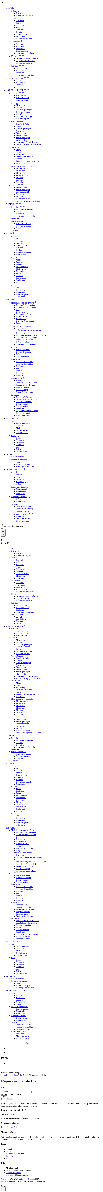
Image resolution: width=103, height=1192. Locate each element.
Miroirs (19, 243)
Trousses (14, 504)
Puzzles (19, 371)
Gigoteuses (20, 328)
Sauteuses (20, 25)
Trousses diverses (23, 511)
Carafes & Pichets (23, 124)
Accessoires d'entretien (25, 75)
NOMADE (11, 204)
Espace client (11, 1156)
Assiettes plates (22, 95)
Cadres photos (21, 245)
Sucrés (14, 421)
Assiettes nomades (23, 224)
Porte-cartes (20, 494)
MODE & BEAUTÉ (14, 469)
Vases (18, 260)
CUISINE (10, 8)
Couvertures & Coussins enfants (29, 331)
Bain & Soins (16, 378)
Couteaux (20, 44)
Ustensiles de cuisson (24, 13)
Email (16, 1127)
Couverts (15, 103)
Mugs (18, 150)
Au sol (14, 285)
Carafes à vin (21, 126)
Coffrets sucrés (22, 430)
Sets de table (21, 82)
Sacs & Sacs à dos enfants (26, 399)
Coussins (19, 276)
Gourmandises (22, 432)
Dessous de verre (23, 199)
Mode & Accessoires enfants (22, 303)
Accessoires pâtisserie (24, 63)
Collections (13, 1075)
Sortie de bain (21, 380)
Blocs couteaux (22, 51)
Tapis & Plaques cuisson (25, 61)
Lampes (19, 264)
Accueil (4, 1075)
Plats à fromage (22, 175)
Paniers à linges (22, 389)
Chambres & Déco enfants (22, 326)
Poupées (19, 375)
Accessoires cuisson (24, 39)
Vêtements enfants (23, 314)
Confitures (20, 426)
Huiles (18, 438)
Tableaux (19, 241)
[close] (3, 1189)
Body (18, 310)
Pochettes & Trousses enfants (27, 397)
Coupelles (20, 182)
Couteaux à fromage (24, 116)
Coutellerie (15, 42)
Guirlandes (20, 333)
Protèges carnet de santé (25, 385)
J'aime (3, 1127)
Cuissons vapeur (22, 34)
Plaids (18, 273)
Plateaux (19, 178)
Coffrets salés (21, 451)
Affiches (19, 248)
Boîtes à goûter (22, 354)
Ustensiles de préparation (26, 15)
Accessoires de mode (19, 514)
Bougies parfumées (18, 457)
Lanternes (20, 262)
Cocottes (19, 32)
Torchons (19, 85)
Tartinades (20, 445)
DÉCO (9, 233)
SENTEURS (11, 454)
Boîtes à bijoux (22, 499)
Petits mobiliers (22, 267)
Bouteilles (15, 207)
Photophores (21, 269)
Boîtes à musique (23, 342)
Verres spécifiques (23, 138)
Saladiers (19, 180)
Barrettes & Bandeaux (25, 321)
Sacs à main (20, 477)
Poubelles (20, 73)
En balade (15, 395)
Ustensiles (15, 11)
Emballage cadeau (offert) (11, 1094)
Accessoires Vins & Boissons (27, 142)
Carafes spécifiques (23, 128)
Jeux (18, 368)
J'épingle (9, 1127)
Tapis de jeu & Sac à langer (27, 411)
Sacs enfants (21, 319)
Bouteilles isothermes (24, 209)
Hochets (19, 366)
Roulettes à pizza (23, 119)
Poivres (19, 449)
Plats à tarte (20, 171)
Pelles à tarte (21, 114)
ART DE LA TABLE (15, 90)
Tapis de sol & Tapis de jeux (27, 337)
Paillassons (20, 290)
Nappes (19, 80)
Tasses (18, 152)
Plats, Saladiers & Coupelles (22, 166)
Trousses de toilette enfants (26, 383)
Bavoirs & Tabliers (23, 352)
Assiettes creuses (22, 98)
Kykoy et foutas (22, 521)
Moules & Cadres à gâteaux (27, 58)
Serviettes (20, 194)
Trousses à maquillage (25, 509)
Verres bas (20, 131)
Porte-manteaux (22, 254)
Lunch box (15, 218)
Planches (19, 196)
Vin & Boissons (17, 122)
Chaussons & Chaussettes (26, 307)
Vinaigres (20, 440)
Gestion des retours (13, 1173)
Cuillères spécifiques (24, 110)
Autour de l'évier (22, 70)
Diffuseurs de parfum (24, 464)
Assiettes (15, 93)
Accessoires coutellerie (25, 53)
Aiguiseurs (20, 46)
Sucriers (19, 159)
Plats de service (22, 168)
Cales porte (20, 297)
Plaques (19, 239)
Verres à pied (21, 133)
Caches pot (20, 280)
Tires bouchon (21, 140)
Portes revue (21, 278)
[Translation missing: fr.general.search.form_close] (27, 1043)
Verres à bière (21, 135)
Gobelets (19, 228)
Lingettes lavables (23, 387)
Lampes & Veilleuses (24, 340)
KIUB (3, 1087)
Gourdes (19, 211)
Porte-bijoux (21, 501)
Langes (19, 323)
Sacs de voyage (22, 482)
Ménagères (20, 105)
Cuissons (15, 18)
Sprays (18, 462)
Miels (18, 428)
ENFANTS (11, 300)
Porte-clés (20, 516)
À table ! (14, 347)
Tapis (18, 288)
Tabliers (19, 87)
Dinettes (19, 373)
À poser (14, 257)
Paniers (19, 282)
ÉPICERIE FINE (13, 418)
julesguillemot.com (37, 1181)
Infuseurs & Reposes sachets (27, 161)
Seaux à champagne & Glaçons (28, 144)
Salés (13, 436)
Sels (17, 447)
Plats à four (20, 36)
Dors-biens (20, 312)
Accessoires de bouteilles (26, 216)
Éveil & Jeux (16, 359)
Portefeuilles (21, 491)
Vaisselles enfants (23, 350)
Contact (9, 1151)
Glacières (14, 230)
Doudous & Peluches (24, 362)
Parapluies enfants (23, 413)
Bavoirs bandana (22, 316)
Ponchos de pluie (23, 415)
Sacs (13, 472)
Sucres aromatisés (23, 423)
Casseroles (20, 21)
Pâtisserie (15, 56)
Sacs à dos (20, 479)
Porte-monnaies (22, 489)
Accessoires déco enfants (26, 344)
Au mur (14, 236)
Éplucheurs (20, 49)
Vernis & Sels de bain (24, 392)
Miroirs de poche (23, 518)
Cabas (18, 484)
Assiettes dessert (22, 100)
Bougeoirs (20, 271)
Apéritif (14, 185)
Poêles (18, 23)
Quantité (4, 1092)
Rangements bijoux (19, 497)
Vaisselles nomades (19, 221)
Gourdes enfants (22, 356)
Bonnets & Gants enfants (26, 305)
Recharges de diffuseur (25, 466)
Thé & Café (16, 147)
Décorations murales (24, 252)
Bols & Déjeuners (23, 154)
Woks (18, 27)
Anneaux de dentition (24, 364)
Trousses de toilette (23, 506)
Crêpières (20, 30)
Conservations (21, 68)
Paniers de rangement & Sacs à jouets (31, 335)
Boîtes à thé (20, 163)
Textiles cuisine (17, 78)
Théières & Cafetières (24, 156)
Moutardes (20, 442)
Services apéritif (22, 192)
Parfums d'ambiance (19, 460)
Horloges (19, 250)
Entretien (15, 66)
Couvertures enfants (24, 402)
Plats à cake (20, 173)
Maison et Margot (26, 1179)
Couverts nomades (23, 226)
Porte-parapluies (22, 294)
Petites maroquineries (19, 487)
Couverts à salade (23, 112)
